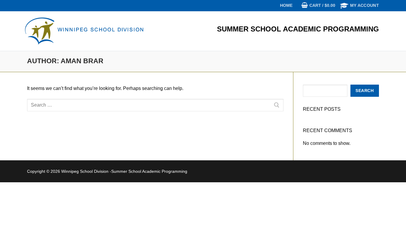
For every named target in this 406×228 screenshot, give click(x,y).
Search (364, 90)
